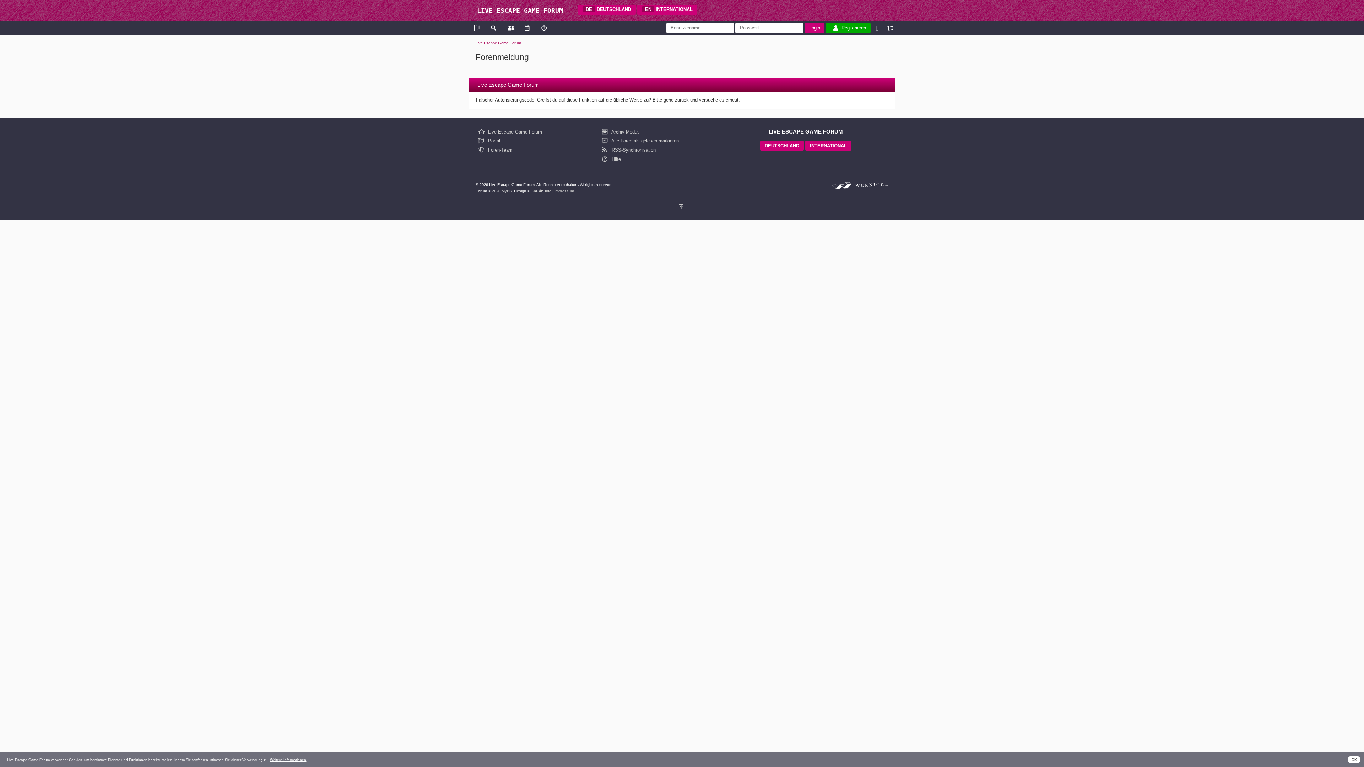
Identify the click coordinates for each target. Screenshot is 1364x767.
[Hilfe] (544, 27)
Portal (493, 140)
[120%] (889, 27)
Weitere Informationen (288, 760)
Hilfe (615, 159)
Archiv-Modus (625, 132)
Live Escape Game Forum (498, 43)
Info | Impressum (559, 191)
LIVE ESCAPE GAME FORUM (520, 10)
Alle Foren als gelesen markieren (644, 140)
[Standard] (877, 27)
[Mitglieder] (510, 27)
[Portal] (477, 27)
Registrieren (853, 28)
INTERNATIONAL (669, 9)
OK (1354, 760)
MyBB (507, 191)
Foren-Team (500, 150)
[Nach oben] (682, 207)
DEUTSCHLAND (608, 9)
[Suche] (494, 27)
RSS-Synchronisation (633, 150)
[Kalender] (527, 27)
